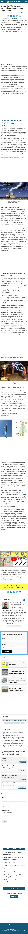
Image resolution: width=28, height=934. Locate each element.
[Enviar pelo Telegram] (14, 16)
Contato (21, 924)
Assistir (14, 897)
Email (3, 644)
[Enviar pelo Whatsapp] (8, 16)
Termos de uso (20, 927)
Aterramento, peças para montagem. (14, 869)
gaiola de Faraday (13, 295)
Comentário (5, 810)
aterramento (22, 494)
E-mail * (4, 804)
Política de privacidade (7, 927)
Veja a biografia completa (14, 626)
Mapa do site (7, 924)
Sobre (23, 930)
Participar (7, 651)
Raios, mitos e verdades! (11, 872)
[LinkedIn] (24, 600)
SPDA (22, 723)
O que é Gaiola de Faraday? (19, 720)
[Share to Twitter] (17, 16)
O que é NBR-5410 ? (10, 862)
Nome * (4, 797)
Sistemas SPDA (15, 723)
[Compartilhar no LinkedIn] (20, 16)
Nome (3, 638)
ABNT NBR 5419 (6, 720)
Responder (23, 762)
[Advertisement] (14, 47)
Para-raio (7, 723)
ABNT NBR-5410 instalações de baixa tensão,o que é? (13, 858)
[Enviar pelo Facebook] (11, 16)
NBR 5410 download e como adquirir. (14, 865)
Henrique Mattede (19, 12)
